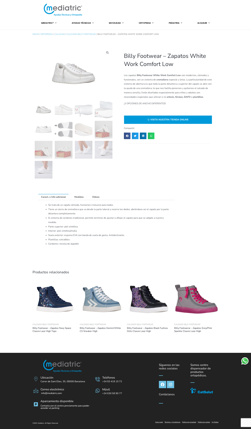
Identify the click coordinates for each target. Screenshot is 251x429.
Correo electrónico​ (52, 389)
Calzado (60, 34)
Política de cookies (204, 422)
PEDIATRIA (174, 23)
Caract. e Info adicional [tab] (53, 197)
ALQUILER (202, 23)
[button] (107, 52)
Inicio (36, 34)
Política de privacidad (189, 422)
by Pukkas (215, 422)
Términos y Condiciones (172, 422)
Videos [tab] (95, 197)
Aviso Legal (159, 422)
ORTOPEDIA (145, 23)
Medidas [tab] (79, 197)
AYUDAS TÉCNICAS (81, 23)
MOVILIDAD (115, 23)
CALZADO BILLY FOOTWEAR (81, 34)
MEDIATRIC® (47, 23)
